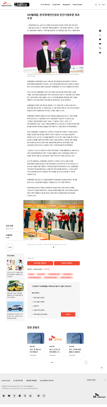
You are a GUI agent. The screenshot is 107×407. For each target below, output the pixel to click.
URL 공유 (100, 48)
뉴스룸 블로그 (39, 396)
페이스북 (14, 396)
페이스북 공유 (100, 31)
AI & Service (45, 4)
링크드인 (30, 396)
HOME (29, 269)
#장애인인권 (67, 274)
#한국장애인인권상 (50, 277)
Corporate (56, 4)
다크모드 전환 (100, 5)
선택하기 (68, 314)
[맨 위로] (102, 368)
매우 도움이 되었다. (39, 297)
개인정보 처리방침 (31, 380)
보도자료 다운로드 (40, 263)
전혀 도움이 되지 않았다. (41, 314)
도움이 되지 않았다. (39, 310)
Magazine (66, 4)
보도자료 (9, 226)
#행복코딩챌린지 (66, 277)
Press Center (77, 4)
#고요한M (41, 274)
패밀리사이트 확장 (96, 380)
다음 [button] (86, 362)
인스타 (20, 396)
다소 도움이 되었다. (39, 301)
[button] (52, 246)
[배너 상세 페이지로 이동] (21, 4)
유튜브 (9, 396)
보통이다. (36, 306)
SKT (7, 4)
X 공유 (100, 35)
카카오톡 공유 (100, 39)
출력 (100, 52)
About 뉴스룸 (6, 380)
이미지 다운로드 (66, 263)
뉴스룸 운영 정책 (18, 380)
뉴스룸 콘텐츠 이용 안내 (47, 380)
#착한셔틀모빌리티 (34, 277)
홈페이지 (4, 396)
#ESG (31, 274)
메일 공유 (100, 44)
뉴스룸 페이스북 (44, 396)
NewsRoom (7, 5)
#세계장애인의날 (54, 274)
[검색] (96, 5)
